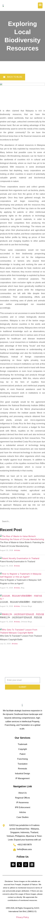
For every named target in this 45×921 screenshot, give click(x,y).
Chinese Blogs (26, 606)
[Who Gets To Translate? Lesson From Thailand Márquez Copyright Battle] (22, 632)
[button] (40, 5)
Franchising (22, 759)
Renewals (22, 769)
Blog (22, 588)
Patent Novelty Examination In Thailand (17, 561)
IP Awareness (22, 802)
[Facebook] (13, 864)
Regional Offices (22, 798)
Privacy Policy (22, 917)
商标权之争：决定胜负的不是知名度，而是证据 (21, 617)
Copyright (22, 749)
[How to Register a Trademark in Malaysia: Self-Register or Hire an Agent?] (22, 577)
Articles (17, 550)
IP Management (23, 778)
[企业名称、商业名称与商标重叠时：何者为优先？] (22, 599)
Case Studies (22, 817)
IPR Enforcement (22, 807)
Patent (22, 754)
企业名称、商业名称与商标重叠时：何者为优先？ (22, 602)
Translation (23, 764)
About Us (22, 793)
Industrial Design (22, 773)
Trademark (22, 744)
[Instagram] (25, 864)
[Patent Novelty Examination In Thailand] (19, 558)
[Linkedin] (31, 864)
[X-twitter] (19, 864)
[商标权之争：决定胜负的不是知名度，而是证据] (22, 614)
